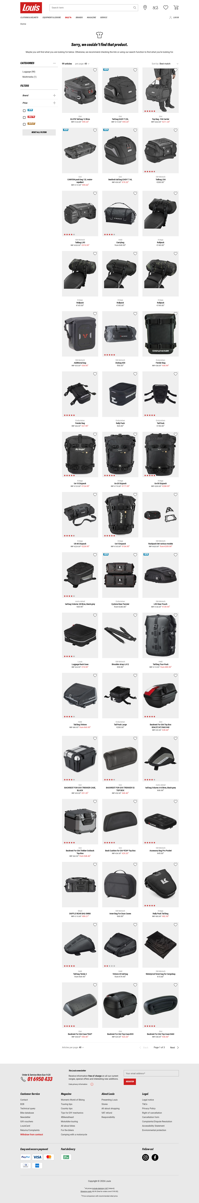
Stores (105, 1104)
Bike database (27, 1113)
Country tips (66, 1108)
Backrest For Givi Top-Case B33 (120, 1034)
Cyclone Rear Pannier (120, 604)
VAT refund (107, 1113)
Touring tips (66, 1104)
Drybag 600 (120, 363)
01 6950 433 (39, 1079)
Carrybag (120, 242)
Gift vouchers (26, 1121)
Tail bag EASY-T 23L (120, 119)
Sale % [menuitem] (68, 17)
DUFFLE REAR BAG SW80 (80, 913)
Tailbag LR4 (161, 179)
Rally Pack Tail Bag (160, 913)
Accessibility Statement (153, 1126)
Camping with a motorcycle (74, 1134)
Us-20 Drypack (120, 483)
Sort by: (155, 63)
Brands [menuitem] (79, 17)
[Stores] (145, 8)
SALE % (31, 117)
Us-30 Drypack (160, 483)
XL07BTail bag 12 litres (80, 119)
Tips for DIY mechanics (72, 1113)
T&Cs (144, 1104)
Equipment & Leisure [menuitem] (52, 17)
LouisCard (25, 1126)
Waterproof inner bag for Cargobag (160, 974)
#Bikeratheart (67, 1117)
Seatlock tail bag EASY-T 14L (120, 179)
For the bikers (67, 1130)
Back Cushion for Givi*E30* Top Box (120, 851)
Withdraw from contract (31, 1134)
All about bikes (68, 1126)
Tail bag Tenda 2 (80, 974)
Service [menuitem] (103, 17)
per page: (79, 63)
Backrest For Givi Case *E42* (80, 1034)
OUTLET (31, 124)
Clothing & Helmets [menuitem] (29, 17)
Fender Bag (160, 363)
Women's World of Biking (73, 1100)
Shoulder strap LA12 (120, 664)
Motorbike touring (69, 1121)
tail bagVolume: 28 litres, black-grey (80, 604)
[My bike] (155, 8)
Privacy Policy (149, 1108)
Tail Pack (160, 423)
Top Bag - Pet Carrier (160, 119)
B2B (22, 1104)
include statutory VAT (100, 1188)
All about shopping (111, 1108)
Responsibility (108, 1117)
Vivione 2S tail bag (120, 974)
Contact (24, 1100)
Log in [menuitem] (176, 17)
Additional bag (80, 363)
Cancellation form (150, 1117)
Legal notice (148, 1100)
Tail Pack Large (120, 724)
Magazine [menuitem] (91, 17)
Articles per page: (70, 1047)
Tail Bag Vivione (80, 724)
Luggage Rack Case (80, 664)
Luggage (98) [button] (28, 71)
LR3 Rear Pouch (160, 604)
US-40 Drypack (80, 544)
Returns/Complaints (30, 1130)
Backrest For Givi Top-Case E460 (160, 1034)
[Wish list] (165, 8)
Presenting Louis (110, 1100)
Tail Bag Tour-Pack (160, 664)
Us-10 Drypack (80, 483)
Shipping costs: (86, 1191)
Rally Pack (120, 423)
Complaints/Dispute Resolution (157, 1121)
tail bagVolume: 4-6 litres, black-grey (160, 788)
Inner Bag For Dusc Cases (120, 913)
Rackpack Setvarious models (160, 544)
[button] (134, 8)
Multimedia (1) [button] (29, 77)
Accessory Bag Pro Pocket (161, 851)
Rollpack (160, 242)
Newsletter (25, 1117)
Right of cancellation (152, 1113)
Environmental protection (154, 1130)
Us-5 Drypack (120, 544)
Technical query (27, 1108)
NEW (30, 110)
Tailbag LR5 (80, 242)
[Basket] (176, 8)
